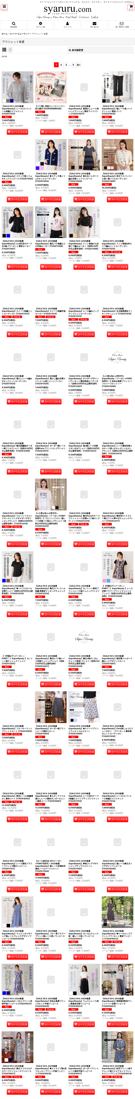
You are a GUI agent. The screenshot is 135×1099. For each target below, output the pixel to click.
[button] (4, 7)
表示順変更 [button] (77, 50)
